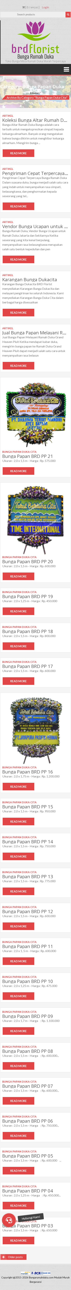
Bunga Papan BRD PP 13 (27, 876)
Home (34, 93)
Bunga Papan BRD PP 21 (27, 456)
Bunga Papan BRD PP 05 (27, 1156)
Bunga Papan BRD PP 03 (27, 1225)
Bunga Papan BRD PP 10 (27, 981)
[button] (9, 1220)
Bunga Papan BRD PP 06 (27, 1121)
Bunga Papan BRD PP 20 (27, 561)
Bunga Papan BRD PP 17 (27, 666)
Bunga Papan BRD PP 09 (27, 1016)
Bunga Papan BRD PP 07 (27, 1086)
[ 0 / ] (32, 7)
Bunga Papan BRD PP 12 (27, 911)
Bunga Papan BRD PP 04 (27, 1191)
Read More (18, 153)
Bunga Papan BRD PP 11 (27, 946)
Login (45, 7)
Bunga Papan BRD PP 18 (27, 631)
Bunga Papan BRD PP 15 (27, 806)
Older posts (15, 1257)
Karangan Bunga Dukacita (29, 279)
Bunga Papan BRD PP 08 (27, 1051)
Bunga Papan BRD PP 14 (27, 841)
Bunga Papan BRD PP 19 (27, 596)
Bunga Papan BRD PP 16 (27, 772)
